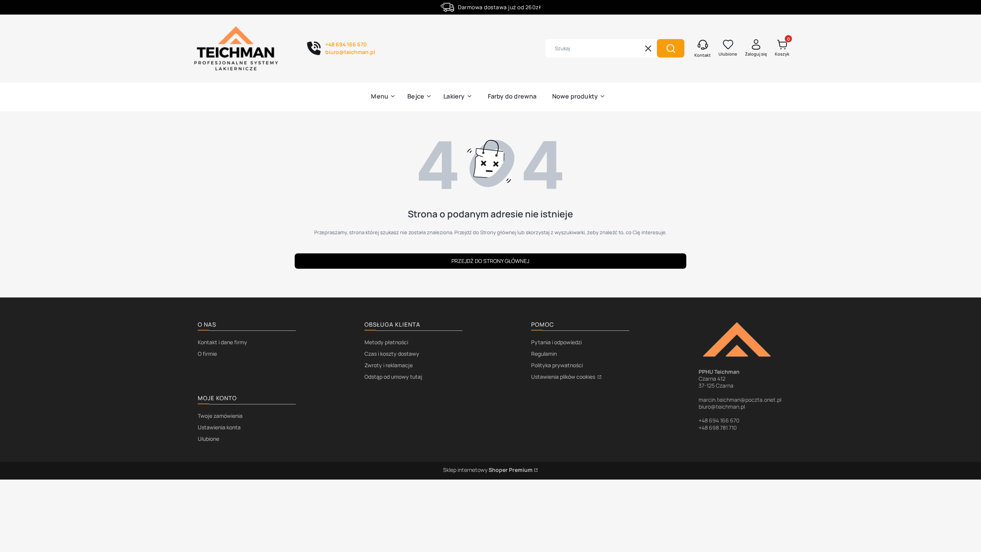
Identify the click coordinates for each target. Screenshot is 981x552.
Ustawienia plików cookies (563, 376)
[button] (670, 48)
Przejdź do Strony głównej (490, 260)
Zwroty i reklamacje (388, 365)
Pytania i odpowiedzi (556, 342)
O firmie (207, 353)
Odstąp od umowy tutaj (393, 376)
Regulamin (544, 353)
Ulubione (208, 438)
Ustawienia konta (219, 427)
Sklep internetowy (488, 469)
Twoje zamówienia (220, 415)
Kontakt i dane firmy (222, 342)
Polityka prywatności (557, 365)
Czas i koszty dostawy (391, 353)
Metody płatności (386, 342)
